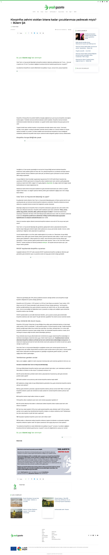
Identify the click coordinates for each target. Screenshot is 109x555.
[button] (1, 2)
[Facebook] (98, 2)
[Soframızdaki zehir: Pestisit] (48, 513)
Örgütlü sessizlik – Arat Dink (83, 51)
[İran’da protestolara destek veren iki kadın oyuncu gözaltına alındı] (80, 36)
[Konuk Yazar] (11, 26)
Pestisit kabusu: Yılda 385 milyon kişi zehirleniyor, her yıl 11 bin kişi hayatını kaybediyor (62, 500)
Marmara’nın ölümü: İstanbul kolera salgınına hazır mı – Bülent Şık (85, 60)
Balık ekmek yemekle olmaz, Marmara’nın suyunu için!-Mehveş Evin (86, 43)
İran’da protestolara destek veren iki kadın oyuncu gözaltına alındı (90, 36)
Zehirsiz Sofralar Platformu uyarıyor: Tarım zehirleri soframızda (30, 511)
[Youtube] (107, 2)
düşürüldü (49, 183)
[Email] (40, 33)
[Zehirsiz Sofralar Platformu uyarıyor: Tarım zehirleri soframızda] (16, 513)
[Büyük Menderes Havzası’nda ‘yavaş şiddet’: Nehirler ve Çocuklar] (16, 502)
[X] (105, 2)
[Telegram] (102, 2)
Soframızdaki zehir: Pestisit (62, 509)
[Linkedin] (37, 33)
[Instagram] (100, 2)
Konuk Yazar (15, 26)
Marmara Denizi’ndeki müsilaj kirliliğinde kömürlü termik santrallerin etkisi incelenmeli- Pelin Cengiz (86, 55)
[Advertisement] (44, 45)
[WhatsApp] (25, 33)
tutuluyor (44, 242)
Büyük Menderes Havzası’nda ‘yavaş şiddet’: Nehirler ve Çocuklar (31, 500)
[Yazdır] (43, 33)
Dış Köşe (69, 29)
